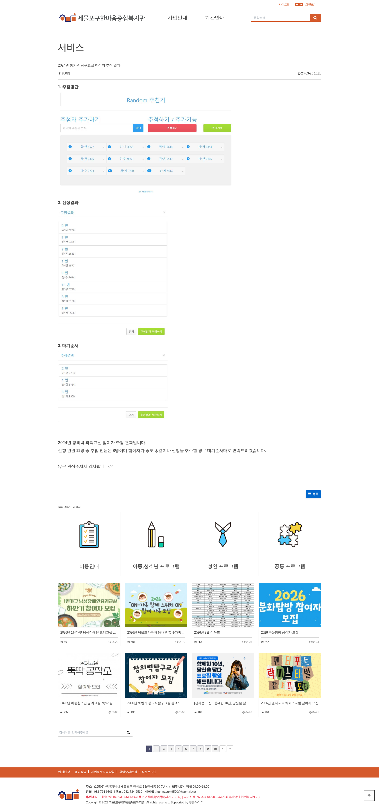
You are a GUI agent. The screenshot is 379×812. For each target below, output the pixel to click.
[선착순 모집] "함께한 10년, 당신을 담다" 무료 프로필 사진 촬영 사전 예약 (223, 703)
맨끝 (230, 748)
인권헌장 (64, 771)
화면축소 (297, 4)
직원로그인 (148, 771)
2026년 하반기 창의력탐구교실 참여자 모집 (156, 703)
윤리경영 (80, 771)
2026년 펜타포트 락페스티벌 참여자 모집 (289, 703)
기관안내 (215, 17)
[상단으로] (369, 795)
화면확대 (301, 4)
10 (215, 748)
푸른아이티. (196, 802)
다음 (222, 748)
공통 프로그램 (289, 566)
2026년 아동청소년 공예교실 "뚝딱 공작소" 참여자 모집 (89, 703)
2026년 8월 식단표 (207, 632)
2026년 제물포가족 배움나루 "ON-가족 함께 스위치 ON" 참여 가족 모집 (156, 632)
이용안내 (89, 566)
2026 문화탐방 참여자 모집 (280, 632)
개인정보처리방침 (102, 771)
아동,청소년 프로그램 (156, 566)
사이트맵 (284, 4)
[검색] (315, 17)
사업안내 (177, 17)
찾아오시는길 (128, 771)
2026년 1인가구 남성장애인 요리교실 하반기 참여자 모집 (89, 632)
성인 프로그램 (222, 566)
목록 (315, 494)
